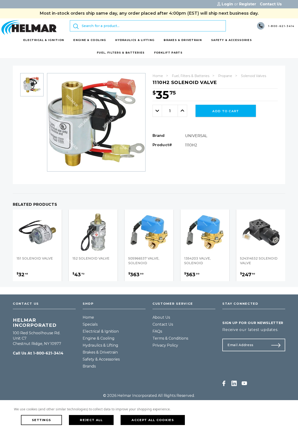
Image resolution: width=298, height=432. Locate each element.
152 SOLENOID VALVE (90, 258)
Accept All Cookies (153, 420)
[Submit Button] (278, 345)
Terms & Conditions (170, 338)
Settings (41, 420)
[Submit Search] (76, 26)
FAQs (157, 331)
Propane (225, 76)
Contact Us (162, 324)
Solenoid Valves (253, 76)
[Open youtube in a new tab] (244, 383)
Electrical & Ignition (101, 331)
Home (157, 76)
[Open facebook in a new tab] (224, 383)
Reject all (91, 420)
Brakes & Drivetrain (100, 352)
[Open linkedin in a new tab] (234, 383)
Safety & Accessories (101, 359)
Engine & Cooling (99, 338)
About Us (161, 317)
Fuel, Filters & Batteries (190, 76)
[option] (32, 86)
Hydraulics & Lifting (100, 345)
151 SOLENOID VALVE (35, 258)
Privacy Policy (165, 345)
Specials (90, 324)
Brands (89, 366)
